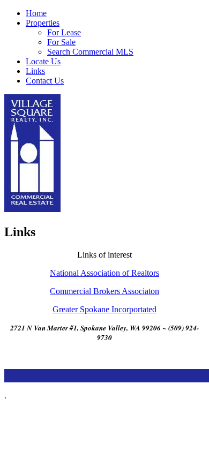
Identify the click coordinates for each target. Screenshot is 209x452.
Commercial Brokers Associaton (104, 291)
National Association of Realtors (104, 272)
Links (35, 71)
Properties (42, 22)
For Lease (64, 32)
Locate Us (43, 61)
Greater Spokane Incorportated (104, 309)
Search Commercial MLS (90, 51)
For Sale (61, 42)
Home (36, 13)
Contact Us (45, 80)
